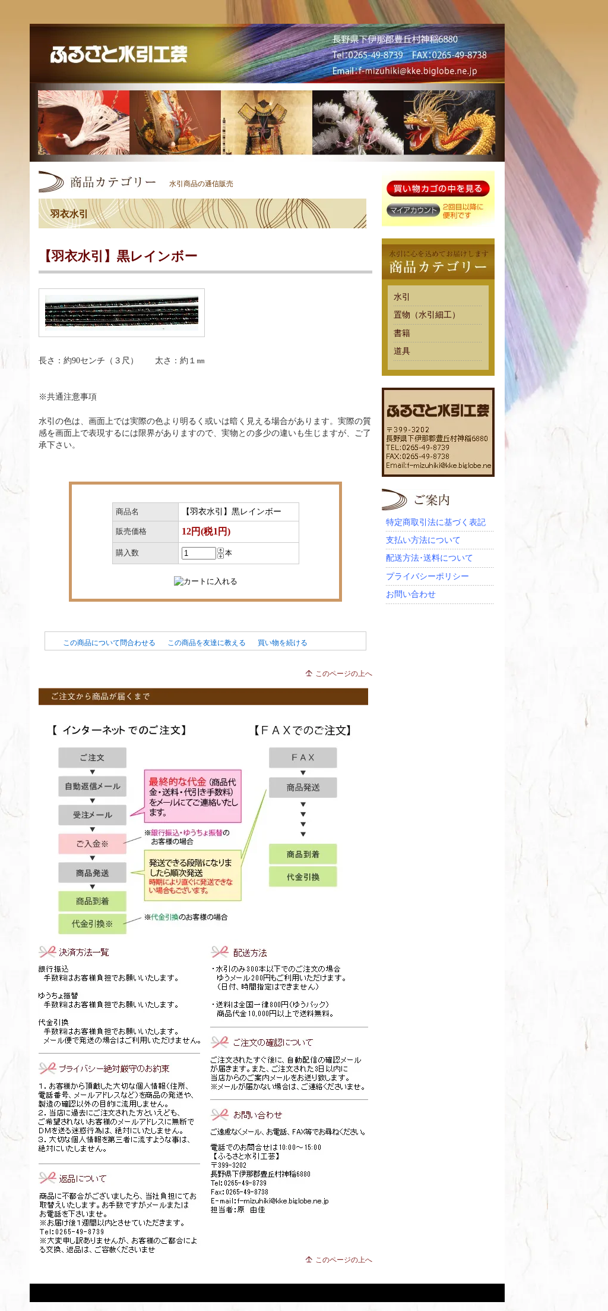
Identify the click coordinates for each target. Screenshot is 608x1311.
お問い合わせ (411, 594)
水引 (402, 297)
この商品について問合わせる (109, 643)
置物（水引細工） (427, 314)
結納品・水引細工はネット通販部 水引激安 (267, 53)
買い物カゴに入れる (438, 189)
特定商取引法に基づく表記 (436, 522)
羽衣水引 (69, 214)
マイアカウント (413, 210)
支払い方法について (423, 540)
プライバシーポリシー (427, 576)
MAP (478, 77)
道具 (402, 351)
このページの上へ (343, 673)
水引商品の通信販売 (201, 184)
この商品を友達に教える (206, 643)
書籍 (402, 333)
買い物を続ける (283, 643)
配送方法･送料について (429, 558)
